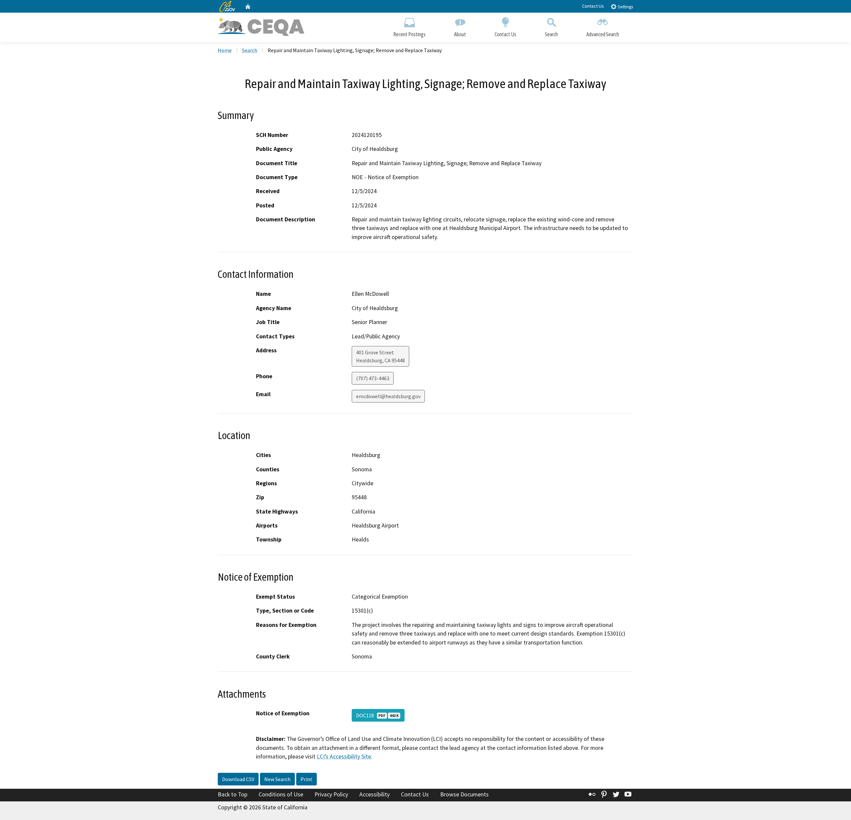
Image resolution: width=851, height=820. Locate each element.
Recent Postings (409, 34)
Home (225, 50)
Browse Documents (464, 794)
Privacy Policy (331, 794)
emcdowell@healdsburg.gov (388, 396)
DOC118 (377, 715)
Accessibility (374, 794)
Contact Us (593, 6)
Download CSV (238, 779)
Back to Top (232, 794)
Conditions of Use (281, 794)
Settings (625, 7)
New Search (277, 779)
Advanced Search (602, 34)
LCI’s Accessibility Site (344, 756)
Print (306, 779)
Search (551, 34)
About (460, 34)
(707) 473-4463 (372, 378)
